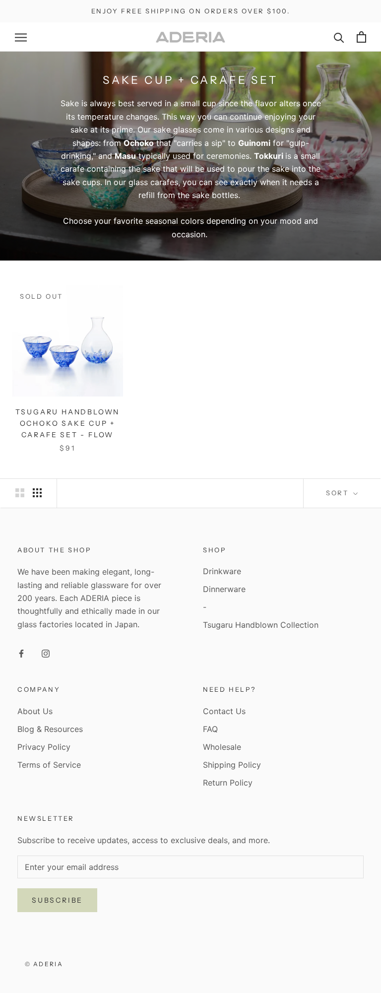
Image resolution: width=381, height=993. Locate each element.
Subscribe (57, 900)
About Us (35, 711)
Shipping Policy (232, 765)
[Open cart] (361, 37)
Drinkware (222, 571)
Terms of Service (49, 765)
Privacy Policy (43, 747)
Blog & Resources (50, 729)
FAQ (210, 729)
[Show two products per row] (19, 492)
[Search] (339, 37)
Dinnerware (224, 589)
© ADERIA (44, 964)
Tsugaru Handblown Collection (260, 625)
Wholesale (222, 747)
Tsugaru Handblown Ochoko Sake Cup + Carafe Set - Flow (67, 423)
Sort (338, 493)
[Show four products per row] (37, 492)
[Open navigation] (21, 37)
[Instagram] (46, 653)
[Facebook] (21, 653)
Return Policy (228, 783)
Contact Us (224, 711)
